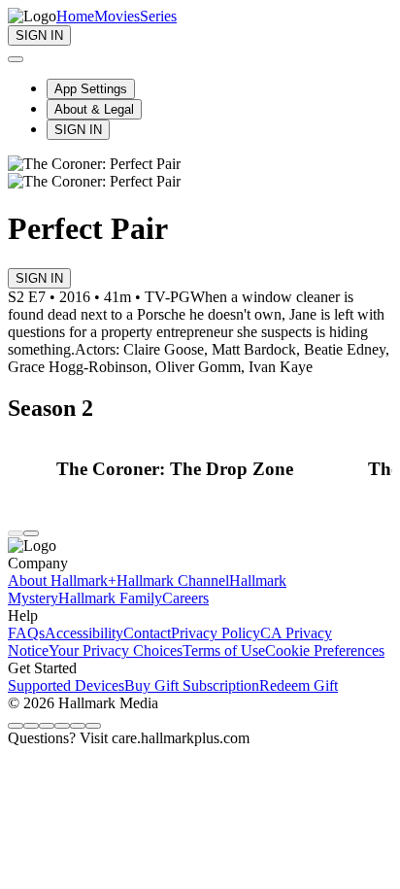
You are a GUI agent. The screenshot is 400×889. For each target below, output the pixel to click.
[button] (206, 469)
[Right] (31, 533)
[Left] (15, 533)
